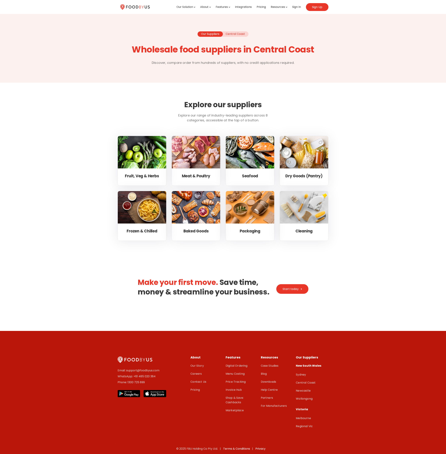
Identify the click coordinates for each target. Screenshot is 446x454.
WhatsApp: (125, 376)
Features (222, 7)
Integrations (243, 7)
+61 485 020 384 (144, 376)
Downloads (268, 382)
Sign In (296, 7)
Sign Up (317, 7)
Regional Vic (304, 426)
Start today (291, 289)
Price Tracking (236, 382)
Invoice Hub (234, 390)
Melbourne (303, 418)
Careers (196, 374)
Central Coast (306, 383)
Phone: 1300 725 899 (131, 382)
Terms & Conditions (237, 449)
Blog (264, 374)
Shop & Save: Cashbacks (235, 400)
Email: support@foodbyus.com (138, 370)
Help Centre (269, 390)
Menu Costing (235, 374)
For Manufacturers (274, 406)
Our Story (197, 366)
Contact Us (198, 382)
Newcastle (303, 391)
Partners (267, 398)
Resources (278, 7)
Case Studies (270, 366)
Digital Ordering (237, 366)
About (204, 7)
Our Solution (184, 7)
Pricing (261, 7)
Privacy (260, 449)
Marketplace (235, 410)
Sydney (301, 375)
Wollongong (304, 399)
